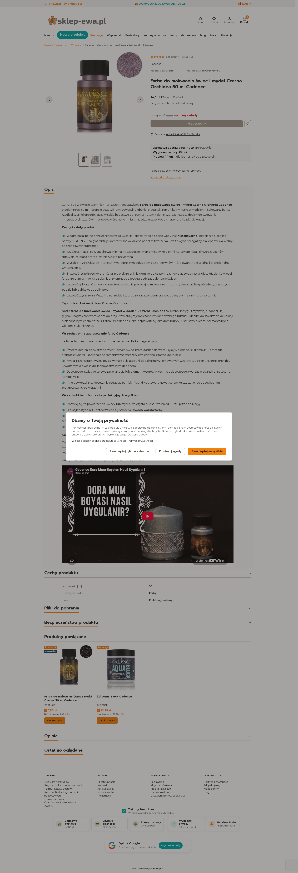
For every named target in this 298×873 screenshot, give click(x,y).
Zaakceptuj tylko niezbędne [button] (129, 451)
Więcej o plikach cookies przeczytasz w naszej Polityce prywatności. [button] (112, 441)
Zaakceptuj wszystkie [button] (207, 451)
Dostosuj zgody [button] (170, 451)
